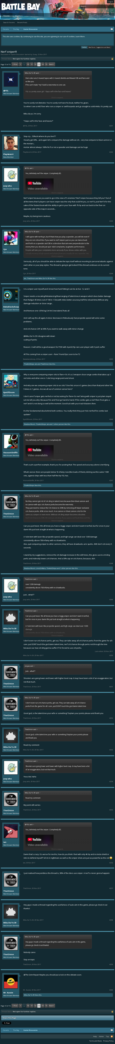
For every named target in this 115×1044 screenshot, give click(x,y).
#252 (111, 718)
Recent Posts (22, 22)
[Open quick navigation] (112, 29)
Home (101, 1036)
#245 (111, 359)
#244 (111, 274)
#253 (111, 750)
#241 (111, 126)
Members (18, 16)
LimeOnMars (41, 568)
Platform (12, 6)
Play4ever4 (8, 154)
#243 (111, 221)
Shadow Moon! (29, 424)
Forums (7, 16)
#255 (111, 810)
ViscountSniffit (10, 452)
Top (107, 1036)
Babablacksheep (11, 307)
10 (28, 64)
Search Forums (9, 22)
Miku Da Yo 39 (44, 278)
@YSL (5, 90)
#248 (111, 563)
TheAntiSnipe (29, 364)
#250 (111, 655)
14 (42, 64)
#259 (111, 964)
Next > (51, 64)
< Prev (14, 64)
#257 (111, 888)
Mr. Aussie (8, 992)
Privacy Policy (108, 1041)
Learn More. (80, 36)
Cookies (84, 47)
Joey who (7, 186)
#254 (111, 781)
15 (46, 64)
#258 (111, 920)
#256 (111, 863)
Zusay (35, 54)
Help (95, 1036)
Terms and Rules (95, 1041)
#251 (111, 687)
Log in (110, 2)
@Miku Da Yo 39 (30, 336)
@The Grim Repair (31, 974)
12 (35, 64)
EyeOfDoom (9, 392)
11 (32, 64)
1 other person (58, 424)
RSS (112, 1036)
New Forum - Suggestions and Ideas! (99, 47)
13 (39, 64)
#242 (111, 152)
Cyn (5, 249)
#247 (111, 480)
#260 (111, 990)
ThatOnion (31, 278)
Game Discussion (17, 54)
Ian (25, 278)
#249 (111, 600)
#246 (111, 419)
